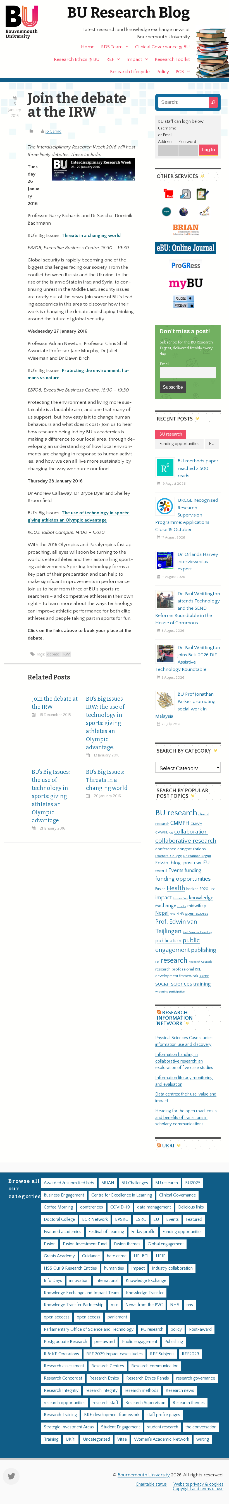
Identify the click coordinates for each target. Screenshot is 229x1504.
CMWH (196, 824)
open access (196, 913)
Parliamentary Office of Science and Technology (88, 1329)
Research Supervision (145, 1402)
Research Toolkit (172, 59)
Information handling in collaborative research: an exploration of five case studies (184, 1061)
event (161, 870)
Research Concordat (63, 1378)
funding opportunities (183, 879)
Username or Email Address (167, 135)
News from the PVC (144, 1305)
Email (164, 364)
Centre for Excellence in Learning (121, 1195)
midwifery (196, 906)
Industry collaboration (172, 1268)
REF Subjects (162, 1354)
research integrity (102, 1390)
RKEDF (204, 976)
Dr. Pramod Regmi (197, 856)
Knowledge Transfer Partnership (74, 1305)
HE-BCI (141, 1256)
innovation (180, 898)
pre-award (104, 1341)
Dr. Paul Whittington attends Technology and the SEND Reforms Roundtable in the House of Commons (187, 608)
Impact (134, 59)
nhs (172, 914)
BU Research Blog (128, 12)
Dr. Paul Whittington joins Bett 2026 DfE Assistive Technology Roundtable (187, 658)
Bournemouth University (26, 22)
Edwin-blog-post (174, 863)
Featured (194, 1219)
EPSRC (121, 1219)
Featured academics (62, 1231)
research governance (195, 1378)
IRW (66, 654)
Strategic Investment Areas (69, 1427)
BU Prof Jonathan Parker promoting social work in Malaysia (185, 705)
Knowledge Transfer (145, 1293)
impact (163, 898)
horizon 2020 (197, 889)
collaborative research (185, 840)
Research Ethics (104, 1378)
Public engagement (139, 1341)
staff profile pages (163, 1414)
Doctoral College (168, 856)
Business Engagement (64, 1195)
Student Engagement (120, 1427)
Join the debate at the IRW (55, 703)
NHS (174, 1305)
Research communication (154, 1366)
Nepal (162, 913)
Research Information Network (175, 1018)
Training (51, 1439)
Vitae (122, 1439)
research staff (105, 1402)
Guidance (91, 1256)
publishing (203, 950)
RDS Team (112, 47)
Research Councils (200, 962)
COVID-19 (120, 1207)
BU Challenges (134, 1183)
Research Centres (107, 1366)
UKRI (168, 1146)
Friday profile (143, 1231)
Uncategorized (96, 1439)
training (202, 984)
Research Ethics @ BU (77, 59)
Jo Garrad (53, 131)
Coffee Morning (58, 1207)
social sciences (173, 984)
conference (165, 849)
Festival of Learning (106, 1231)
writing (202, 1439)
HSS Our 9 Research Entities (70, 1268)
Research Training (60, 1414)
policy (176, 1329)
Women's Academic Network (161, 1439)
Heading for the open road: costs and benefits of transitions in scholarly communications (186, 1118)
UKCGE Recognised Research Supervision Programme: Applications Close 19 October (186, 515)
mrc (114, 1305)
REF (110, 59)
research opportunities (64, 1402)
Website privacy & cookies (198, 1484)
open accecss (57, 1317)
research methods (141, 1390)
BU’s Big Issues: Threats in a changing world (107, 780)
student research (162, 1427)
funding (193, 870)
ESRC (198, 863)
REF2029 (190, 1354)
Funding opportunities (182, 1231)
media (181, 906)
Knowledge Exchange (146, 1280)
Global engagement (166, 1244)
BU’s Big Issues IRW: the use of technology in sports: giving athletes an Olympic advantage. (105, 723)
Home (87, 47)
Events (175, 870)
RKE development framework (111, 1414)
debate (53, 654)
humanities (114, 1268)
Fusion (160, 889)
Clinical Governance (177, 1195)
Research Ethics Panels (147, 1378)
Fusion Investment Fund (85, 1244)
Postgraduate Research (65, 1341)
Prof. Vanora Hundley (197, 932)
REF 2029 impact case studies (114, 1354)
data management (154, 1207)
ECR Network (95, 1219)
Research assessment (64, 1366)
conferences (91, 1207)
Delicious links (191, 1207)
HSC (212, 889)
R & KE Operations (61, 1354)
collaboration (191, 832)
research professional (174, 969)
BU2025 (193, 1183)
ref (157, 962)
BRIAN (107, 1183)
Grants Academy (59, 1256)
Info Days (53, 1280)
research (174, 961)
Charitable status (151, 1484)
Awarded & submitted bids (69, 1183)
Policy (162, 72)
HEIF (160, 1256)
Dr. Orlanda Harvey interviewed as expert (198, 562)
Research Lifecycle (130, 72)
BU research (176, 813)
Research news (180, 1390)
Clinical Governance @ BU (162, 47)
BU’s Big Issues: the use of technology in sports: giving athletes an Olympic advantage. (51, 796)
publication (168, 941)
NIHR (180, 914)
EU (206, 863)
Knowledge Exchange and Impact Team (81, 1293)
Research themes (189, 1402)
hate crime (117, 1256)
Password (187, 142)
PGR (180, 72)
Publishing (173, 1341)
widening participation (170, 991)
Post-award (200, 1329)
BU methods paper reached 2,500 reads (198, 468)
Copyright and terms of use (198, 1488)
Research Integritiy (61, 1390)
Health (176, 888)
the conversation (200, 1427)
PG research (152, 1329)
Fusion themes (127, 1244)
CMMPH (179, 823)
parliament (117, 1317)
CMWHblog (164, 832)
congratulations (191, 849)
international (107, 1280)
